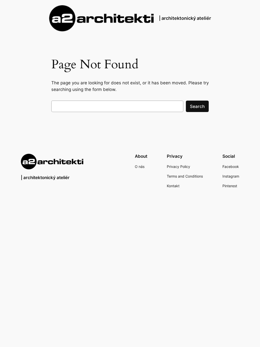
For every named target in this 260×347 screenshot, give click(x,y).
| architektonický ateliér (185, 18)
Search (197, 106)
